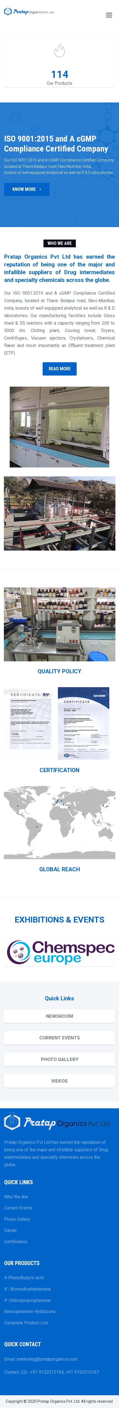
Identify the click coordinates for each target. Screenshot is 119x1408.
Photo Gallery (17, 1219)
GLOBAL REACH (59, 869)
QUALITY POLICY (59, 671)
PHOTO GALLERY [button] (59, 1059)
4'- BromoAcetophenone (27, 1289)
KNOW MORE (24, 189)
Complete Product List (26, 1322)
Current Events (18, 1208)
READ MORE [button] (60, 368)
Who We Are (16, 1196)
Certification (15, 1241)
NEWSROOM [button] (59, 1016)
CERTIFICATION (59, 770)
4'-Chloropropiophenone (27, 1300)
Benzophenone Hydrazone (29, 1311)
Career (10, 1230)
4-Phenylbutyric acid (24, 1277)
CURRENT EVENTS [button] (59, 1037)
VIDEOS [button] (59, 1081)
